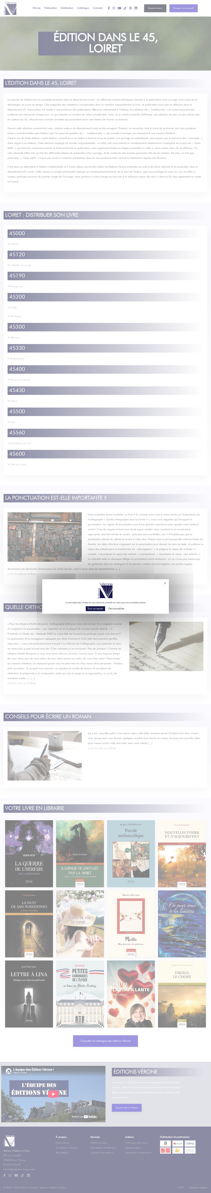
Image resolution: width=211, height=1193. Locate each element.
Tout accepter (95, 608)
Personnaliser (116, 608)
